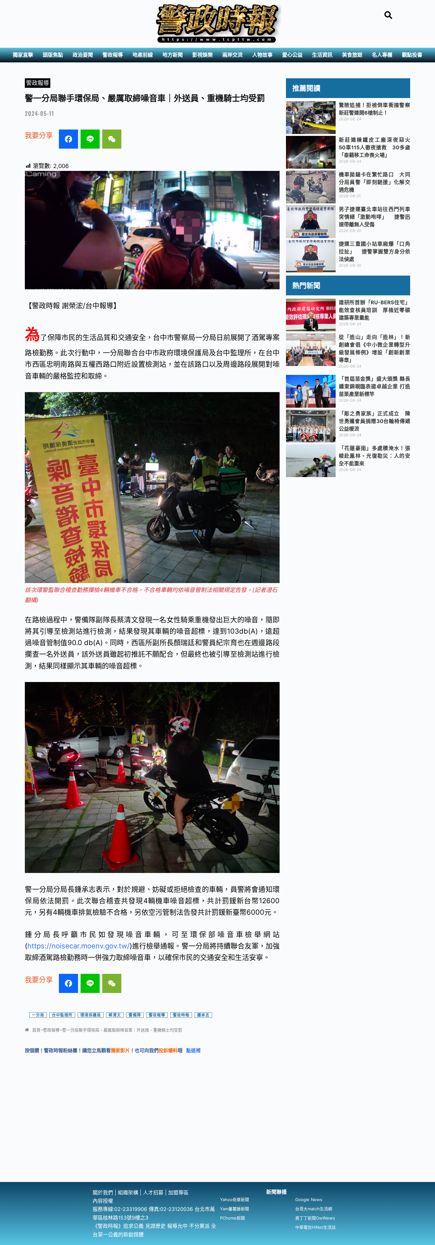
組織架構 (128, 1192)
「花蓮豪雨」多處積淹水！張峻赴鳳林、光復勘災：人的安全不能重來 (374, 456)
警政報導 (113, 55)
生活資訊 (322, 55)
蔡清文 (115, 1015)
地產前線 (142, 55)
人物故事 (262, 55)
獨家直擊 (23, 55)
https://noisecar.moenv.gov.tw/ (78, 946)
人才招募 (154, 1192)
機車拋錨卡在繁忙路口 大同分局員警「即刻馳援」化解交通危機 (374, 182)
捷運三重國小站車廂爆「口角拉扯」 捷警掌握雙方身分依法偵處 (374, 251)
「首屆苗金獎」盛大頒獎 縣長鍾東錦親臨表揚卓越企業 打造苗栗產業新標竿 (374, 386)
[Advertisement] (217, 1134)
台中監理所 (62, 1015)
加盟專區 (178, 1192)
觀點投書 (412, 55)
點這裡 (193, 1050)
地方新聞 (172, 55)
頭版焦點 (53, 55)
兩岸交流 (232, 55)
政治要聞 (83, 55)
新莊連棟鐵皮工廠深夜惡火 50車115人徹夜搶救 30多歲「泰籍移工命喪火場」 (377, 147)
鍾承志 (203, 1015)
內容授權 (103, 1201)
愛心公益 (292, 55)
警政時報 (181, 1015)
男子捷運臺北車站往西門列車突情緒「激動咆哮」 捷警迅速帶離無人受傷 (374, 217)
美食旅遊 (352, 55)
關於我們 (104, 1192)
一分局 (38, 1015)
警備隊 (135, 1015)
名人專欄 (382, 55)
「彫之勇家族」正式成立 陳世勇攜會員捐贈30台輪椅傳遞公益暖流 (374, 421)
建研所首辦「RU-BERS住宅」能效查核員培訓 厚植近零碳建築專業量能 (374, 310)
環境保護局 (90, 1015)
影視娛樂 (202, 55)
